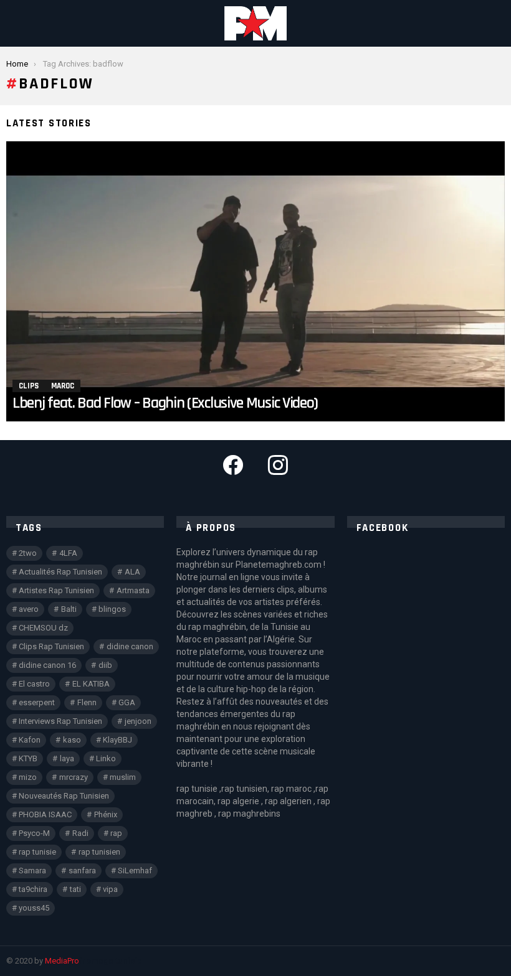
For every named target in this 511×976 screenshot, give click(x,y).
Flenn (87, 702)
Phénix (105, 814)
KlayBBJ (117, 739)
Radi (80, 833)
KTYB (28, 758)
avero (29, 609)
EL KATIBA (91, 683)
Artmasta (133, 590)
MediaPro (62, 960)
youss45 (34, 908)
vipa (110, 889)
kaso (72, 739)
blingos (112, 609)
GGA (126, 702)
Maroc (62, 386)
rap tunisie (37, 851)
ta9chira (33, 889)
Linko (106, 758)
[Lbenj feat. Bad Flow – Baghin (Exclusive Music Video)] (255, 281)
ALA (132, 571)
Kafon (30, 739)
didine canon (130, 646)
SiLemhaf (135, 870)
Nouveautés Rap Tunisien (64, 795)
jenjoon (138, 721)
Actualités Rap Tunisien (60, 571)
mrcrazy (73, 777)
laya (67, 758)
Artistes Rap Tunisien (56, 590)
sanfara (82, 870)
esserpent (37, 702)
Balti (69, 609)
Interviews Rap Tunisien (60, 721)
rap (116, 833)
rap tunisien (99, 851)
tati (75, 889)
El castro (34, 683)
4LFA (68, 553)
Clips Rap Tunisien (51, 646)
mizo (28, 777)
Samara (32, 870)
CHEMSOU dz (43, 627)
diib (105, 665)
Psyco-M (34, 833)
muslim (123, 777)
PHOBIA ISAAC (45, 814)
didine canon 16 (47, 665)
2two (28, 553)
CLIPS (29, 386)
